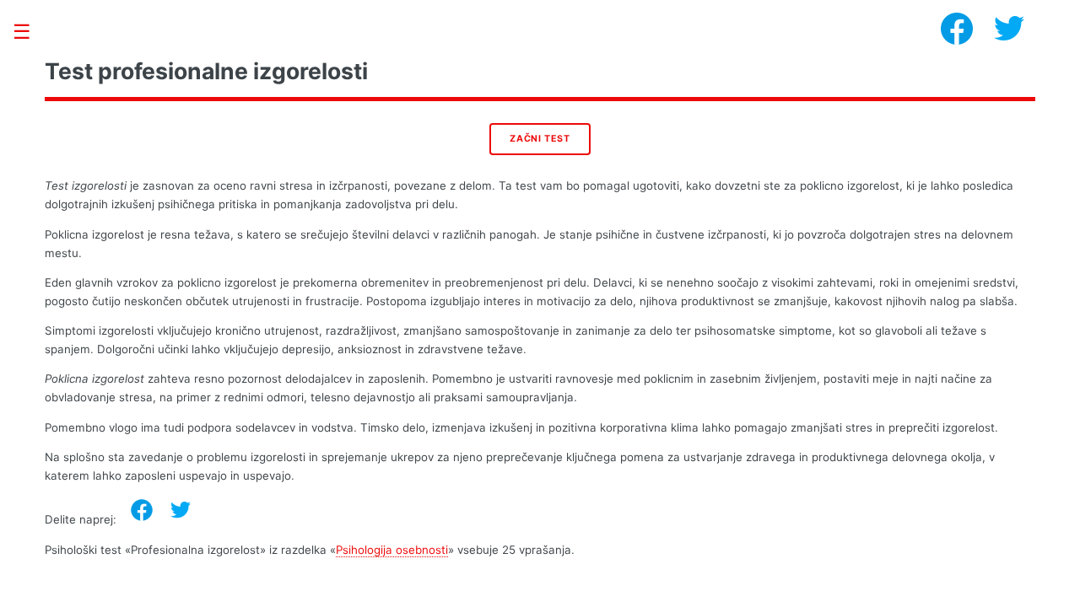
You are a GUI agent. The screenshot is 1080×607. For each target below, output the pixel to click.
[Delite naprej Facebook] (141, 510)
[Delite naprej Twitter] (180, 510)
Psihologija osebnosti (392, 549)
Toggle (30, 31)
